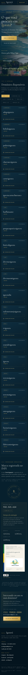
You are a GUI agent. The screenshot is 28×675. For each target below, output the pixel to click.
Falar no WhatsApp (10, 43)
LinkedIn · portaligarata (6, 660)
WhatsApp (22, 2)
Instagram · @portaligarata (7, 655)
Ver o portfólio (9, 38)
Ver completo (7, 577)
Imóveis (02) (6, 102)
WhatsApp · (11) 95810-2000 (8, 644)
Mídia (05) (19, 99)
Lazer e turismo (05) (8, 99)
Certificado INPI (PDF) (6, 649)
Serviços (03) (16, 102)
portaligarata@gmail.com (10, 614)
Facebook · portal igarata (7, 657)
